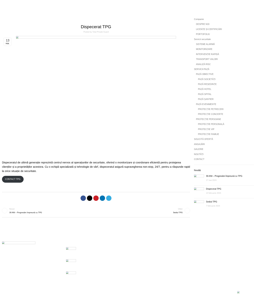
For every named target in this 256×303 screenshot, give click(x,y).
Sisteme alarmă (137, 248)
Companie (199, 19)
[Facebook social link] (83, 198)
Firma (96, 19)
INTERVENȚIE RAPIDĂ (207, 54)
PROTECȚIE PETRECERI (210, 109)
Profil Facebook (222, 248)
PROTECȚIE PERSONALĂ (211, 124)
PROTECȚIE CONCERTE (210, 114)
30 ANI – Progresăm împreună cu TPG (224, 176)
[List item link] (32, 267)
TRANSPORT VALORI (207, 59)
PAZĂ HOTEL (204, 89)
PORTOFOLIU (203, 34)
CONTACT (199, 159)
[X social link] (89, 198)
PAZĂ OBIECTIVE (205, 74)
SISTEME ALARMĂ (205, 44)
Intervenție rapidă (138, 258)
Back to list (96, 210)
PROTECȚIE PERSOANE (208, 119)
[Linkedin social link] (102, 198)
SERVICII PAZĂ (201, 69)
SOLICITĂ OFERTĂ (203, 139)
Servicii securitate (202, 39)
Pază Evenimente (181, 253)
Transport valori (137, 263)
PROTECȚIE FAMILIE (208, 134)
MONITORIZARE (204, 49)
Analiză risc (135, 268)
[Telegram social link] (108, 198)
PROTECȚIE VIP (206, 129)
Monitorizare (136, 253)
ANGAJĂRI (199, 144)
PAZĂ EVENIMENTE (206, 104)
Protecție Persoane (182, 258)
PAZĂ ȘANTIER (206, 99)
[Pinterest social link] (96, 198)
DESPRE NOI (202, 24)
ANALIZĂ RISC (203, 64)
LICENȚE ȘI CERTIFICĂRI (209, 29)
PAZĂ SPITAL (204, 94)
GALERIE (198, 149)
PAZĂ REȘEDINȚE (207, 84)
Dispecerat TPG (213, 189)
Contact (219, 268)
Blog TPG (220, 263)
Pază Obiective (180, 248)
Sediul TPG (211, 202)
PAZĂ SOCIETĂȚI (206, 79)
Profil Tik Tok (221, 253)
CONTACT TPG (12, 179)
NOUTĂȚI (198, 154)
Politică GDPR (222, 258)
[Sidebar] (3, 299)
